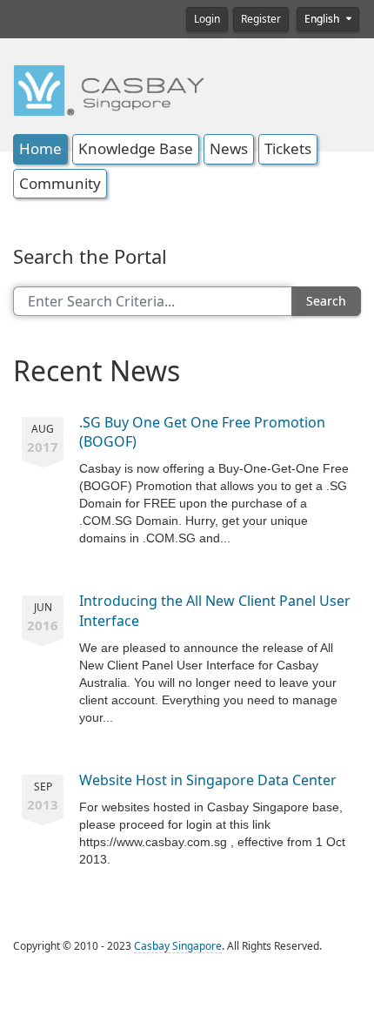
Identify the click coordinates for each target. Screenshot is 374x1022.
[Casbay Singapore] (108, 89)
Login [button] (207, 19)
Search (326, 301)
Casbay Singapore (178, 946)
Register (261, 19)
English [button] (323, 19)
